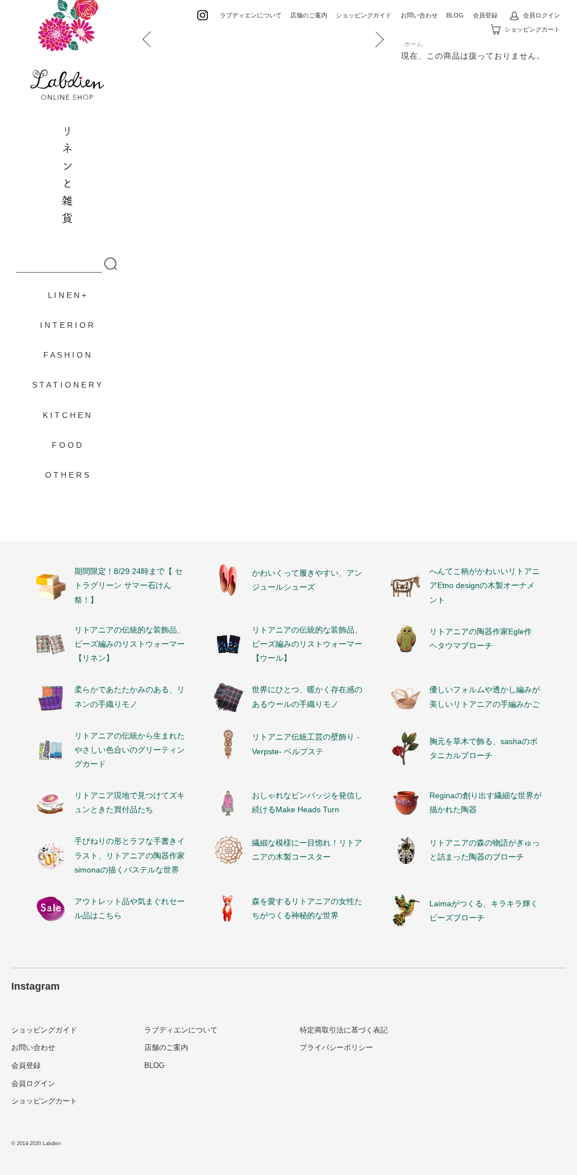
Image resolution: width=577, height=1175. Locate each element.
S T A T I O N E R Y (66, 384)
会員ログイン (541, 15)
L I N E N (63, 295)
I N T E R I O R (67, 325)
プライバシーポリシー (336, 1047)
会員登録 (485, 15)
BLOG (455, 15)
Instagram (35, 986)
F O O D (67, 444)
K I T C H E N (67, 415)
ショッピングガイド (364, 15)
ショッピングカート (532, 29)
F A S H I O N (67, 354)
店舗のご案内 (308, 15)
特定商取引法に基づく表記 (344, 1030)
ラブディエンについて (251, 15)
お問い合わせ (419, 15)
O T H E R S (67, 474)
